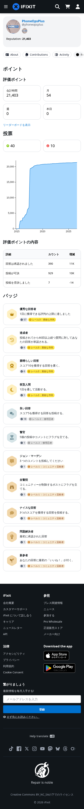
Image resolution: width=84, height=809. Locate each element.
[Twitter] (26, 748)
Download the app (58, 646)
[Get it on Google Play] (59, 668)
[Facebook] (19, 748)
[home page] (24, 6)
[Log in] (78, 7)
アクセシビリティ (14, 653)
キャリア (8, 621)
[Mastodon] (50, 748)
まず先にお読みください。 (23, 717)
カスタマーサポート (15, 609)
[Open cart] (67, 7)
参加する (49, 615)
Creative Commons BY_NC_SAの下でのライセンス (42, 794)
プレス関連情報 (53, 603)
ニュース (49, 609)
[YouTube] (42, 748)
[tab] (12, 55)
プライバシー (11, 660)
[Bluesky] (58, 749)
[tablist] (42, 54)
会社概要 (8, 603)
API (5, 634)
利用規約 (8, 666)
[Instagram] (34, 748)
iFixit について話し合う (17, 615)
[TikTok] (11, 748)
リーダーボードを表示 (16, 125)
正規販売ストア (53, 628)
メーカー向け (52, 634)
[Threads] (65, 748)
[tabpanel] (42, 318)
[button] (57, 7)
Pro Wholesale (53, 621)
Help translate (39, 736)
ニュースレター (12, 628)
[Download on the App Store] (56, 655)
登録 (42, 709)
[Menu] (5, 6)
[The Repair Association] (73, 748)
